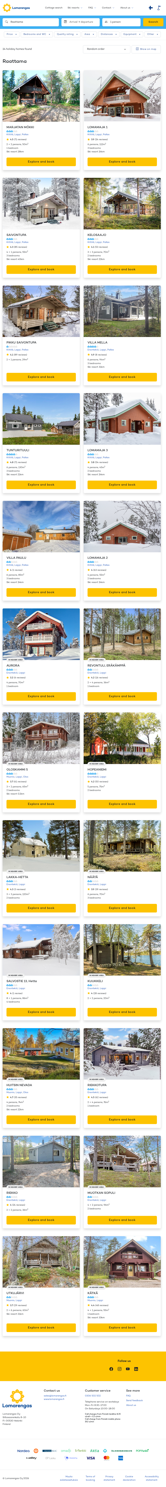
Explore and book (41, 161)
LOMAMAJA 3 (98, 450)
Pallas (25, 134)
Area (87, 34)
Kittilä (9, 134)
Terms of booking (90, 1478)
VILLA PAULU (16, 558)
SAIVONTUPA (16, 235)
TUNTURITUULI (17, 450)
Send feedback (134, 1400)
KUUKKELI (95, 981)
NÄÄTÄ (93, 877)
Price (10, 34)
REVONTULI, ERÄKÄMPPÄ (106, 665)
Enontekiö (93, 350)
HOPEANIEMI (97, 769)
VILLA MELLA (97, 342)
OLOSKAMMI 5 (17, 769)
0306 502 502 (93, 1396)
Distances (107, 34)
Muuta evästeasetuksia (69, 1478)
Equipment (130, 34)
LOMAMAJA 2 (98, 558)
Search (153, 22)
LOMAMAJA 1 (97, 127)
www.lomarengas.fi (54, 1399)
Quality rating (65, 34)
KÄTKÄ (93, 1293)
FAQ (90, 8)
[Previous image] (8, 96)
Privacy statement (109, 1478)
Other (150, 34)
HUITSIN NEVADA (19, 1085)
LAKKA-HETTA (17, 877)
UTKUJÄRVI (15, 1293)
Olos (25, 777)
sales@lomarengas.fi (55, 1396)
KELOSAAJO (97, 235)
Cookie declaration (129, 1478)
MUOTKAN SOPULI (101, 1193)
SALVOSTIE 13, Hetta (21, 981)
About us (125, 8)
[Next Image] (74, 96)
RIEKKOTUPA (97, 1085)
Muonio (10, 777)
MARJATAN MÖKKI (20, 127)
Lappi (17, 134)
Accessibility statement (152, 1478)
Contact (106, 8)
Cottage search (53, 8)
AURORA (13, 665)
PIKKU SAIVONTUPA (21, 342)
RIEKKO (12, 1193)
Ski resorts (73, 8)
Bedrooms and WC (35, 34)
